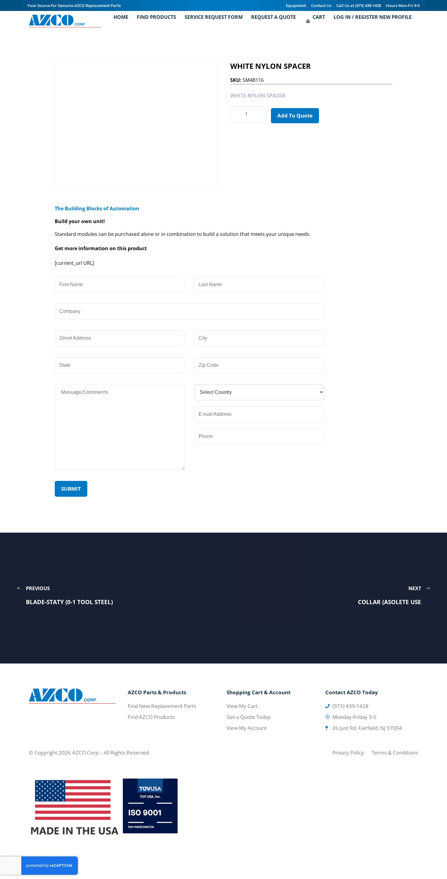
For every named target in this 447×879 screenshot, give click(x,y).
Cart (319, 17)
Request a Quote (273, 17)
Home (120, 17)
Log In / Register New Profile (373, 17)
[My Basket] (308, 21)
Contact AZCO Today (351, 692)
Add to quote (295, 115)
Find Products (156, 17)
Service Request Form (214, 17)
